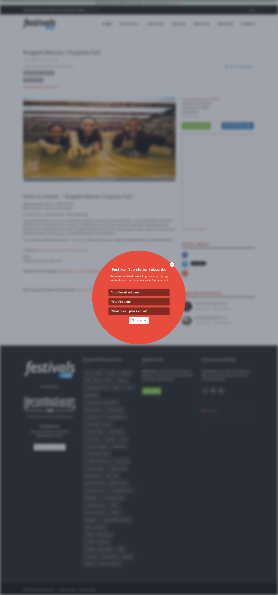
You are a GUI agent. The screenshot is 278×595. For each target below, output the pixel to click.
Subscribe (139, 320)
